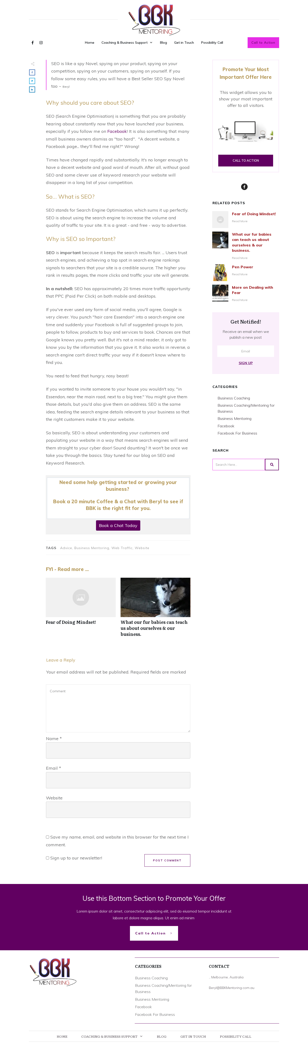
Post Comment (167, 860)
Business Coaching (234, 398)
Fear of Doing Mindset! (81, 610)
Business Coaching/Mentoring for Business (246, 408)
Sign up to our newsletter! (76, 858)
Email (53, 768)
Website (54, 798)
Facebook (117, 131)
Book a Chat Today (118, 525)
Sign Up (246, 363)
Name (54, 738)
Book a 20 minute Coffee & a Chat (94, 501)
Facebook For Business (237, 433)
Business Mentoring (234, 418)
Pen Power (242, 266)
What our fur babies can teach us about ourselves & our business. (156, 610)
